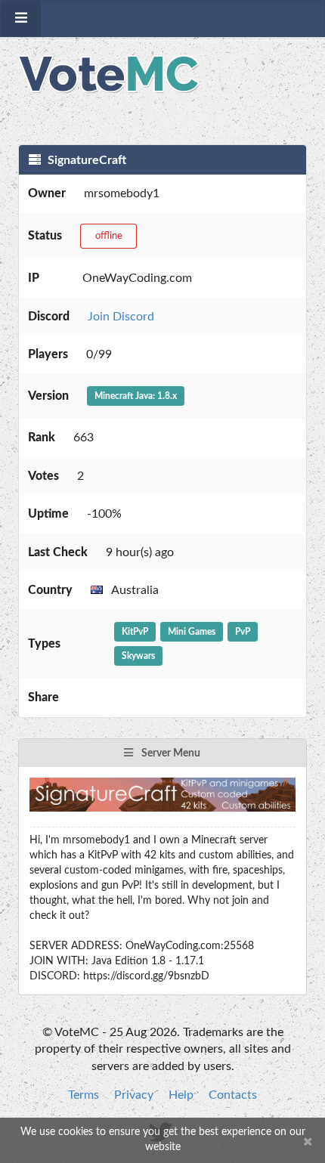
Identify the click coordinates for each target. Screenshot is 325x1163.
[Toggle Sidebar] (21, 18)
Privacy (133, 1095)
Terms (83, 1095)
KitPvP (135, 631)
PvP (242, 631)
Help (181, 1095)
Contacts (233, 1095)
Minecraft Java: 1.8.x (135, 396)
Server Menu (169, 753)
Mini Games (191, 631)
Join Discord (121, 317)
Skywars (138, 655)
